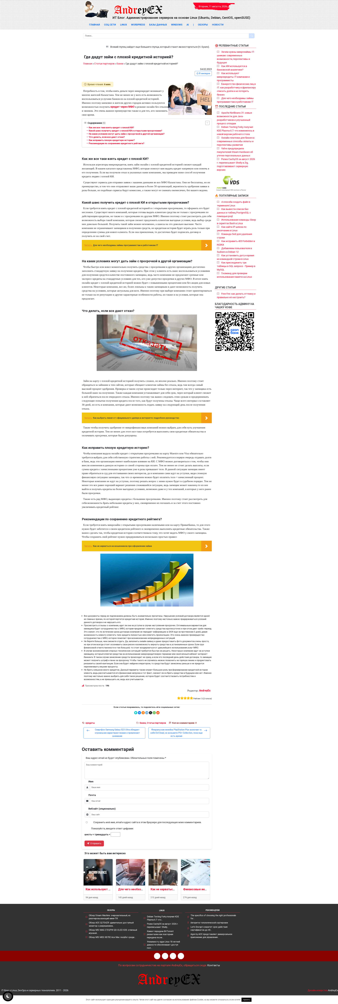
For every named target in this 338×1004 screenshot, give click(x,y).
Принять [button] (246, 1000)
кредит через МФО (123, 106)
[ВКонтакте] (139, 712)
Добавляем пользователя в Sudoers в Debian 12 (234, 250)
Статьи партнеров (104, 63)
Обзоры (203, 24)
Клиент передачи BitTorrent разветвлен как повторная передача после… (160, 934)
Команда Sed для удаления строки (234, 236)
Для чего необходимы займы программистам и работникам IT (235, 100)
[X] (150, 712)
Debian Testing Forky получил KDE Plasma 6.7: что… (163, 918)
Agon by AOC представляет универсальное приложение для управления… (211, 936)
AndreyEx (204, 690)
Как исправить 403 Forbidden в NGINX (236, 243)
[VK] (173, 956)
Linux (123, 24)
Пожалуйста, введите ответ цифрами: (112, 828)
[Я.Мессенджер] (135, 712)
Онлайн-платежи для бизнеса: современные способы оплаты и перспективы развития (236, 141)
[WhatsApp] (154, 712)
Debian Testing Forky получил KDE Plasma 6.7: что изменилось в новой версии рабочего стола (235, 131)
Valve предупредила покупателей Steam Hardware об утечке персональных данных (235, 152)
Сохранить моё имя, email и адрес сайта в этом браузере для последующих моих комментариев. (147, 822)
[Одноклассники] (143, 712)
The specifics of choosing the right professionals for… (213, 917)
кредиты (90, 723)
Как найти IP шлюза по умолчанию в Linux (231, 229)
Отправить (95, 843)
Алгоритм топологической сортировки (209, 922)
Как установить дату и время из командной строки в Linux (235, 257)
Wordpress (138, 24)
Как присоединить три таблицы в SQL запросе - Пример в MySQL (236, 266)
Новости (218, 24)
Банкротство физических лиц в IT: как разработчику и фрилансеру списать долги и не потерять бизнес (236, 89)
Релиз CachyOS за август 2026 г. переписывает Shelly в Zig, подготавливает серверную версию (236, 164)
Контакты (213, 965)
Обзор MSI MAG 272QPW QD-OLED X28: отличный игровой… (113, 931)
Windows (176, 24)
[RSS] (157, 956)
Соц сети (110, 24)
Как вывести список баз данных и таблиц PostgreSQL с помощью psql (234, 213)
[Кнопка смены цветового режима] (8, 996)
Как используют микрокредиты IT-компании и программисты (233, 77)
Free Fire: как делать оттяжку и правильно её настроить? (236, 295)
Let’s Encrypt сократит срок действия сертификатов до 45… (209, 928)
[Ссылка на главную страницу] (138, 8)
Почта (92, 795)
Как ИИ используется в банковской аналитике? (232, 68)
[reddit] (157, 712)
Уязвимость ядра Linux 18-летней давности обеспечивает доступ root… (163, 944)
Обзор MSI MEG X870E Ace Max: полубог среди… (112, 937)
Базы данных (158, 24)
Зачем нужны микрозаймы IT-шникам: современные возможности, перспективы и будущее (236, 57)
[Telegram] (146, 712)
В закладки (204, 73)
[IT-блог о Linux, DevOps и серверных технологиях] (96, 9)
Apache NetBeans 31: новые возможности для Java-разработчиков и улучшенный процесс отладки (234, 118)
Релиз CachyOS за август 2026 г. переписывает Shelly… (162, 925)
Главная (94, 24)
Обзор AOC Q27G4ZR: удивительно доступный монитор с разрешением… (111, 924)
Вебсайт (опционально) (102, 808)
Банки (120, 63)
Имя (90, 781)
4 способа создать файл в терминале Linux (233, 204)
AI (188, 24)
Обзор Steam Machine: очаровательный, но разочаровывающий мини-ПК (109, 917)
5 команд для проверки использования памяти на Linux (234, 275)
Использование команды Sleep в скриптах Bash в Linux (236, 221)
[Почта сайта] (165, 956)
